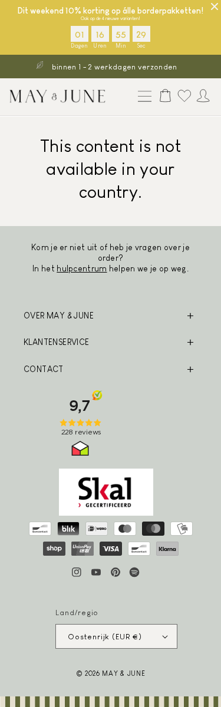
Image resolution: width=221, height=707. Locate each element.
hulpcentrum (82, 268)
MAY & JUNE (123, 673)
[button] (142, 97)
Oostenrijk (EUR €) (104, 636)
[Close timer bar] (214, 6)
